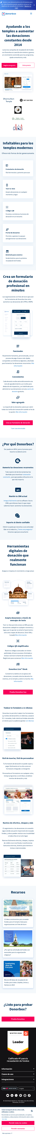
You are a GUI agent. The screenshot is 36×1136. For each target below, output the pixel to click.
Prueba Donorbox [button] (18, 1019)
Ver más (4, 1119)
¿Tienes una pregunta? (24, 529)
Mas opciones (6, 1133)
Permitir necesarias (18, 1128)
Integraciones (8, 1079)
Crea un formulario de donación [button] (18, 423)
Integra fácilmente (10, 501)
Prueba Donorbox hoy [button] (18, 692)
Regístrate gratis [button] (9, 65)
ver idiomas (30, 721)
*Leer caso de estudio (18, 428)
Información (7, 1069)
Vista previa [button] (26, 65)
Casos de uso (7, 1074)
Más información (21, 412)
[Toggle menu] (31, 14)
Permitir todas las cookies (18, 1123)
